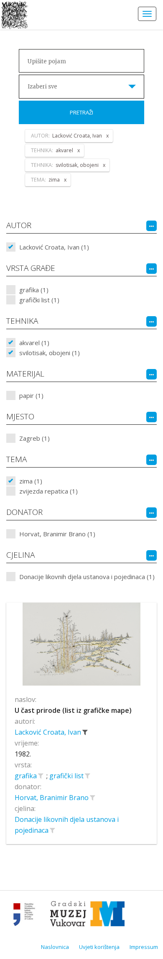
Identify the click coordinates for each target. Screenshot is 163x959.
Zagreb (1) (34, 438)
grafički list (67, 775)
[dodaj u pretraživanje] (40, 775)
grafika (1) (33, 290)
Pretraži (81, 112)
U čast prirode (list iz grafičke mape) (73, 710)
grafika (26, 775)
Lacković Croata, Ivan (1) (54, 247)
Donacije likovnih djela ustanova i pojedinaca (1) (87, 576)
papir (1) (31, 395)
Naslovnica (55, 947)
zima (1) (30, 481)
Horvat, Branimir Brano (52, 797)
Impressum (144, 947)
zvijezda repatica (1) (48, 491)
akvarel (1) (34, 342)
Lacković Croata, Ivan (49, 732)
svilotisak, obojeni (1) (49, 352)
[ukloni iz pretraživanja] (85, 732)
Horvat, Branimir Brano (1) (57, 534)
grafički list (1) (39, 300)
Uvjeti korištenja (99, 947)
